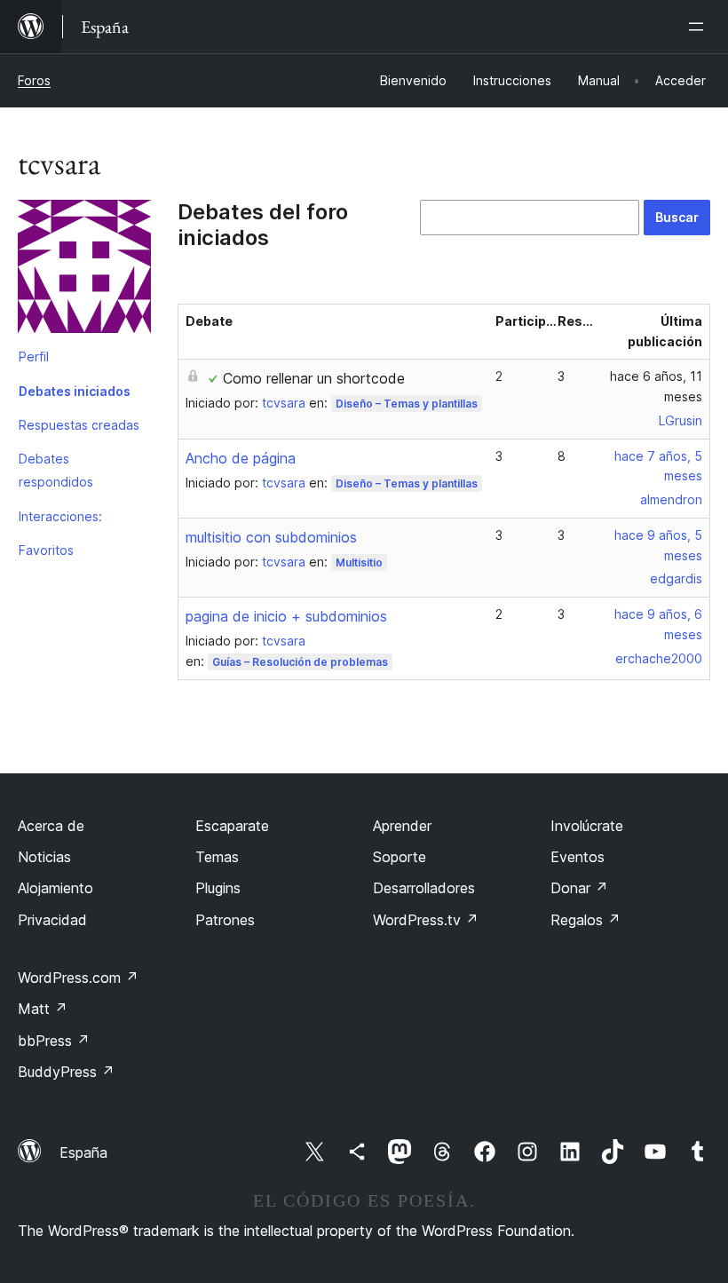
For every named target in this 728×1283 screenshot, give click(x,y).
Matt (42, 1009)
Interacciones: (60, 516)
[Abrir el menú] (699, 26)
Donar (579, 888)
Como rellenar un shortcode (314, 378)
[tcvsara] (84, 270)
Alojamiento (55, 888)
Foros (34, 80)
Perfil (34, 356)
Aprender (402, 826)
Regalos (585, 920)
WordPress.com (78, 977)
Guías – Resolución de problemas (300, 662)
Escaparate (232, 826)
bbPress (54, 1040)
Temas (217, 857)
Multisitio (359, 562)
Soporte (399, 857)
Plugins (218, 888)
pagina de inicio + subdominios (286, 616)
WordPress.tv (426, 920)
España (83, 1152)
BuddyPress (66, 1072)
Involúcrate (586, 826)
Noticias (44, 857)
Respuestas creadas (79, 424)
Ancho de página (241, 458)
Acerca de (51, 826)
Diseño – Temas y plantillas (407, 403)
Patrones (225, 920)
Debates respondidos (56, 470)
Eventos (577, 857)
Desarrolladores (424, 888)
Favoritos (46, 550)
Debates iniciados (75, 391)
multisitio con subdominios (271, 537)
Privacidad (52, 920)
